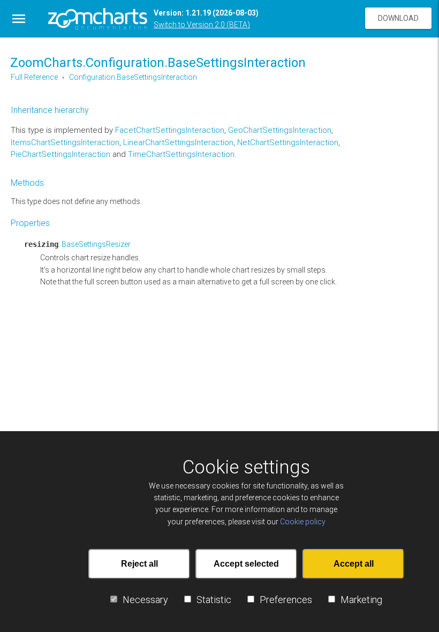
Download (398, 18)
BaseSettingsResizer (96, 244)
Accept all (354, 563)
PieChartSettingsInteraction (60, 154)
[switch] (113, 599)
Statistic (213, 599)
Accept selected (246, 563)
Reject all (139, 563)
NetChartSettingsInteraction (287, 142)
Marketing (361, 599)
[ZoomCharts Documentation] (97, 18)
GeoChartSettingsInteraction (279, 130)
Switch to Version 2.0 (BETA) (202, 24)
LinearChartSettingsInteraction (178, 142)
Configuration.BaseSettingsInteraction (133, 77)
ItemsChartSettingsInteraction (65, 142)
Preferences (286, 599)
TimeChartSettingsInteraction (181, 154)
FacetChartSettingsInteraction (169, 130)
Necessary (145, 599)
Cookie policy (303, 521)
